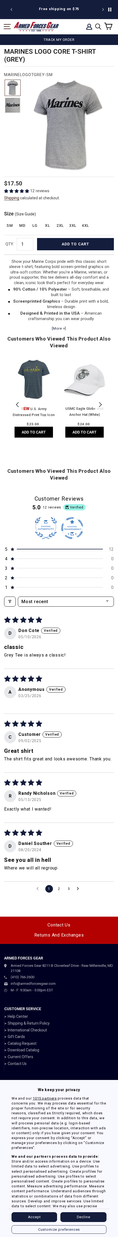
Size (20, 213)
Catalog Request (22, 1043)
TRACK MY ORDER (59, 40)
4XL (85, 225)
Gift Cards (16, 1036)
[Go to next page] (79, 889)
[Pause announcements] (110, 9)
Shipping (11, 198)
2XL (60, 225)
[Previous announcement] (11, 9)
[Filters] (10, 602)
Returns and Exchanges (59, 935)
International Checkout (27, 1030)
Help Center (18, 1016)
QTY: (9, 244)
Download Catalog (23, 1050)
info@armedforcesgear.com (33, 984)
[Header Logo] (36, 27)
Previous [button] (17, 404)
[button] (17, 191)
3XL (73, 225)
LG (35, 225)
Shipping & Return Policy (29, 1023)
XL (47, 225)
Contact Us (59, 925)
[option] (59, 9)
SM (10, 225)
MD (22, 225)
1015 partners (45, 1098)
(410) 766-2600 (22, 977)
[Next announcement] (103, 9)
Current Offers (20, 1057)
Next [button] (100, 404)
